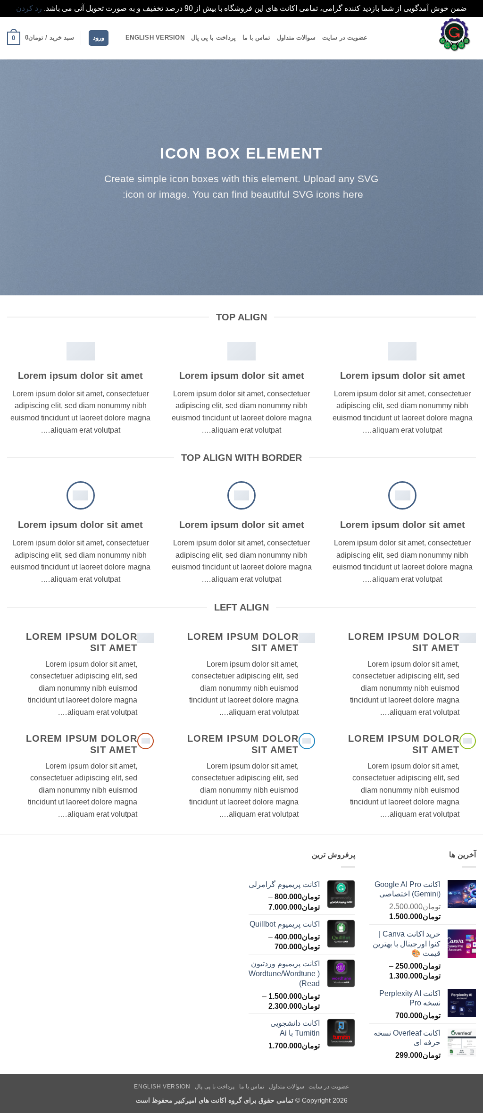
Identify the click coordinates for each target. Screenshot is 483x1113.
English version (154, 37)
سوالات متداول (296, 37)
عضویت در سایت (344, 37)
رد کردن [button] (29, 8)
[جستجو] (115, 38)
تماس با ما (256, 37)
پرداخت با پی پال (213, 37)
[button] (98, 38)
